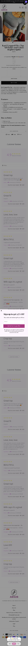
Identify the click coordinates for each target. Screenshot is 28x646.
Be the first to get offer (14, 326)
